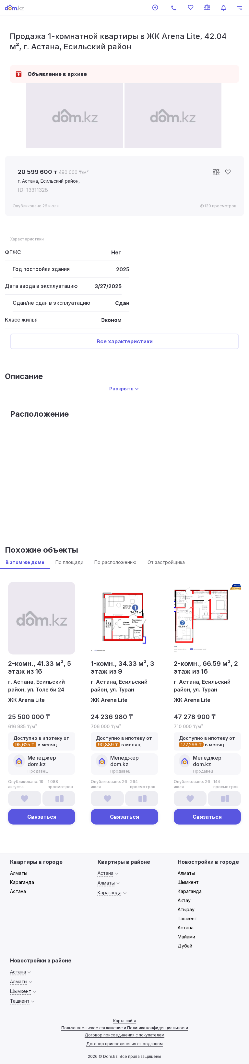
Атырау (186, 909)
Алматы (18, 873)
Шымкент (188, 882)
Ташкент (187, 918)
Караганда (22, 882)
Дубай (185, 945)
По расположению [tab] (115, 562)
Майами (186, 936)
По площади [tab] (69, 562)
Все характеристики (125, 341)
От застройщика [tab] (166, 562)
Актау (184, 900)
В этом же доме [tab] (25, 562)
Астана (18, 891)
